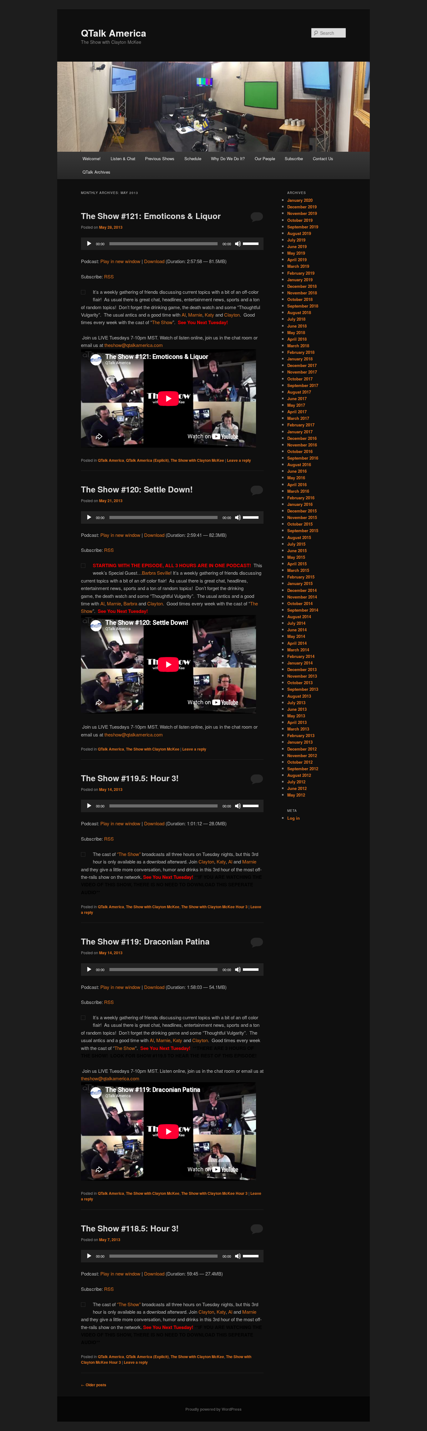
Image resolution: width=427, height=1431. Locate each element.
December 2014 (302, 590)
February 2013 (300, 735)
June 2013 (297, 709)
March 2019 (298, 266)
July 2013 (296, 702)
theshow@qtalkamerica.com (133, 345)
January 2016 (300, 504)
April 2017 (297, 412)
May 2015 (296, 557)
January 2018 (300, 359)
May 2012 (296, 795)
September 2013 (302, 689)
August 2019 (299, 233)
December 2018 (302, 286)
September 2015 (302, 530)
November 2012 (302, 755)
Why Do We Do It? (228, 158)
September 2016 (302, 458)
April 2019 (297, 259)
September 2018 (302, 306)
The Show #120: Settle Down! (137, 489)
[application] (172, 243)
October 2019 (300, 220)
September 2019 (302, 227)
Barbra (130, 603)
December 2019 (302, 207)
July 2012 (296, 782)
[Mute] (238, 244)
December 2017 (302, 365)
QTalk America (113, 32)
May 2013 (296, 716)
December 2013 (302, 669)
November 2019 (302, 213)
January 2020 (300, 200)
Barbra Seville (156, 572)
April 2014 (297, 643)
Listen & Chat (123, 158)
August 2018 (299, 312)
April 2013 (297, 722)
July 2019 (296, 240)
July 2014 (296, 623)
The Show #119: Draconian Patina (145, 941)
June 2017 (297, 398)
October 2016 (300, 451)
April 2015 (297, 564)
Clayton (232, 314)
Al (184, 314)
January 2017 (300, 432)
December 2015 (302, 511)
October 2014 (300, 603)
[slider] (251, 243)
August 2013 (299, 696)
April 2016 (297, 484)
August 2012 (299, 775)
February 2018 (300, 352)
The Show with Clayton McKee (197, 460)
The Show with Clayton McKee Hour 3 (214, 906)
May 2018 (296, 332)
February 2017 (300, 425)
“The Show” (129, 854)
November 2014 (302, 597)
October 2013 (300, 682)
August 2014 (299, 616)
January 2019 (300, 280)
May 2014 (296, 636)
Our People (265, 158)
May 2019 (296, 253)
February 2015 (300, 577)
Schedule (192, 158)
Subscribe (294, 158)
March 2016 (298, 491)
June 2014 (297, 630)
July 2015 (296, 544)
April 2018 (297, 339)
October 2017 (300, 379)
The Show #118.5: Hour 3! (130, 1228)
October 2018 (300, 299)
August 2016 (299, 464)
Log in (293, 818)
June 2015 (297, 550)
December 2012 (302, 749)
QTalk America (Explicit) (147, 460)
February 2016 (300, 498)
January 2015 (300, 583)
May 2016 (296, 478)
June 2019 (297, 246)
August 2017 (299, 392)
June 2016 (297, 471)
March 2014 (298, 650)
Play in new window (120, 261)
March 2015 (298, 570)
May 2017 (296, 405)
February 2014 (300, 656)
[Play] (89, 244)
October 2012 (300, 762)
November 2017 (302, 372)
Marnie (195, 314)
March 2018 (298, 346)
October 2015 (300, 524)
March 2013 (298, 729)
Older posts (93, 1385)
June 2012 (297, 788)
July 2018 (296, 319)
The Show (162, 322)
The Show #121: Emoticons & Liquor (151, 216)
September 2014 (302, 610)
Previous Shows (159, 158)
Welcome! (92, 158)
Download (154, 261)
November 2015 (302, 517)
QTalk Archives (96, 172)
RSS (109, 276)
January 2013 (300, 742)
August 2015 (299, 537)
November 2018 (302, 293)
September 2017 (302, 385)
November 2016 (302, 445)
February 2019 (300, 273)
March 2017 (298, 418)
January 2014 (300, 663)
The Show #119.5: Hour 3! (130, 778)
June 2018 (297, 326)
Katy (209, 314)
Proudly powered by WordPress (213, 1409)
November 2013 (302, 676)
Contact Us (323, 158)
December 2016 (302, 438)
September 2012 (302, 769)
